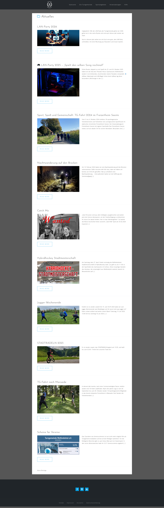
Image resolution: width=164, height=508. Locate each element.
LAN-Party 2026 (47, 26)
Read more (45, 51)
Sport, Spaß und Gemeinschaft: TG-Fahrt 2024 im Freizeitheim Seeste (78, 115)
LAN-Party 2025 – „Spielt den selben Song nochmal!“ (72, 65)
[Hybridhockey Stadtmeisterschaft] (58, 272)
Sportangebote (101, 4)
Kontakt (61, 503)
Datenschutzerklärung (93, 503)
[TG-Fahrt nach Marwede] (58, 399)
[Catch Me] (58, 226)
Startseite (72, 4)
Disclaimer (80, 503)
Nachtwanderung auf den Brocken (57, 163)
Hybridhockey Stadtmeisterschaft (56, 258)
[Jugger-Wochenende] (58, 315)
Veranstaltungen (115, 4)
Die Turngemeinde (85, 4)
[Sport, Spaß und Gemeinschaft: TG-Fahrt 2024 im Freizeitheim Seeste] (58, 131)
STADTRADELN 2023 (50, 343)
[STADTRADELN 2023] (58, 354)
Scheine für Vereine (48, 432)
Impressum (70, 503)
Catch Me (43, 210)
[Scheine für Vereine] (58, 445)
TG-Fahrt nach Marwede (51, 382)
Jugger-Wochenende (49, 302)
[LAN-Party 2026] (58, 38)
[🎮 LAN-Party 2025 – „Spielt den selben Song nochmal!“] (58, 82)
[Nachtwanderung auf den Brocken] (58, 179)
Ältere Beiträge (41, 470)
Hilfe (126, 4)
